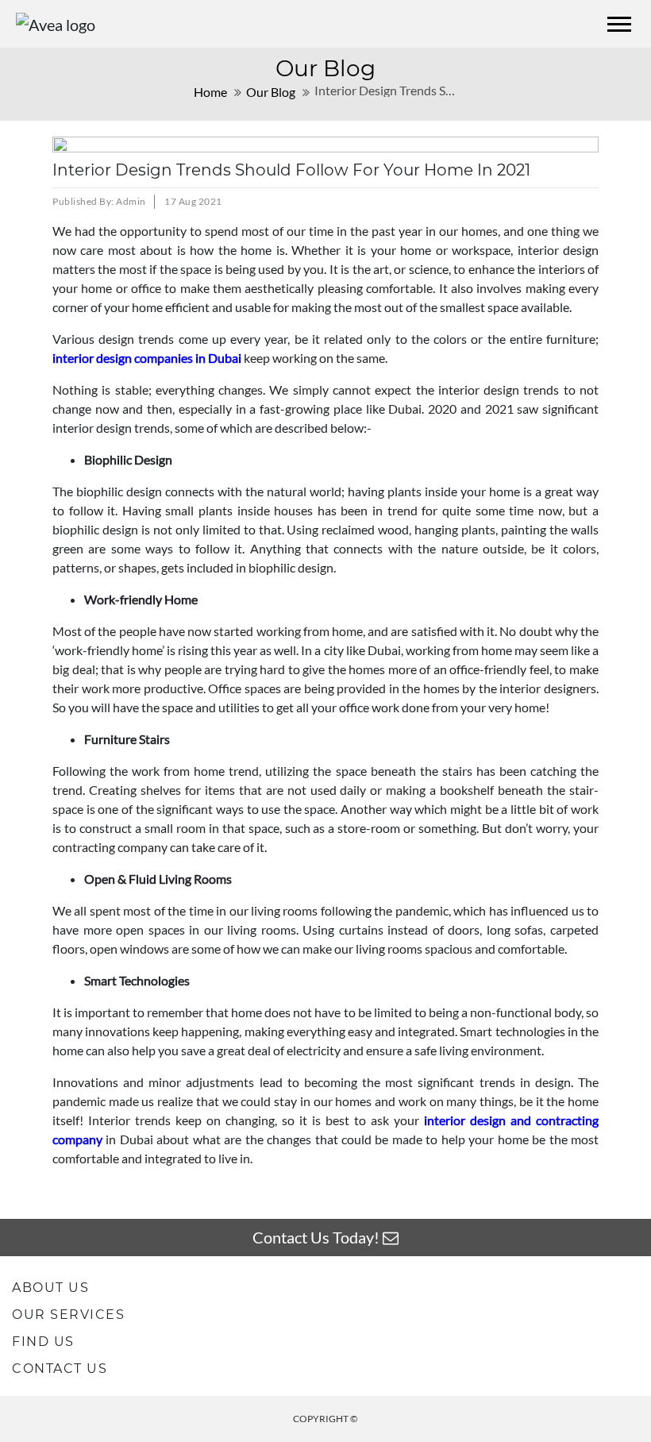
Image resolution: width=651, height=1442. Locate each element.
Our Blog (270, 91)
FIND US (43, 1341)
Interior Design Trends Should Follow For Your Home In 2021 (291, 169)
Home (210, 91)
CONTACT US (59, 1368)
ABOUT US (50, 1287)
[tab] (325, 1287)
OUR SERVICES (68, 1314)
